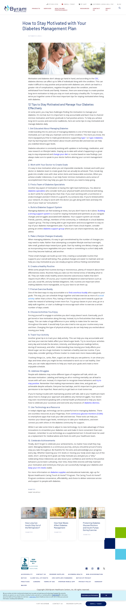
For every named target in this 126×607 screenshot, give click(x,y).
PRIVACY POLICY (85, 581)
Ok (106, 595)
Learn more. (55, 595)
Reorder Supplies (57, 574)
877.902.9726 (53, 4)
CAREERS (36, 581)
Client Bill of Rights (39, 578)
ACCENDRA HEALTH (75, 574)
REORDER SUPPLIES (74, 604)
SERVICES (47, 8)
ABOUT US (108, 9)
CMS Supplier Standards (62, 578)
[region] (63, 596)
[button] (120, 8)
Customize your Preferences (90, 595)
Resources (84, 8)
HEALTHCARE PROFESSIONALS (61, 9)
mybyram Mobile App (66, 581)
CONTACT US (96, 9)
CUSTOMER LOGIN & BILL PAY (103, 4)
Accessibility (27, 574)
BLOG (119, 4)
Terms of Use (49, 581)
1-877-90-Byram (42, 604)
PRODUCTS (36, 8)
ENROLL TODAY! (69, 4)
